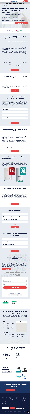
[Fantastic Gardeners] (23, 272)
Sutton (17, 336)
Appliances (17, 400)
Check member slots (21, 3)
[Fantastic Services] (7, 272)
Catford (14, 334)
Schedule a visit (19, 389)
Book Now (15, 69)
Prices (10, 398)
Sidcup (4, 336)
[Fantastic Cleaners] (12, 272)
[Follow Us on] (3, 401)
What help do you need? (7, 281)
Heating (17, 399)
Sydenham (5, 334)
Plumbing (17, 397)
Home (9, 397)
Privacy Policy (24, 397)
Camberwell (9, 334)
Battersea (21, 336)
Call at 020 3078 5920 (10, 389)
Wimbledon (13, 336)
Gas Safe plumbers (16, 85)
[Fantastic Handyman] (17, 272)
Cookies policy (24, 398)
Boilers (16, 398)
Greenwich (18, 334)
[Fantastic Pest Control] (17, 275)
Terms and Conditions (23, 400)
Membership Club (11, 399)
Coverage (10, 400)
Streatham (8, 336)
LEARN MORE (7, 269)
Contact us (23, 401)
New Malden (23, 334)
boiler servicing (8, 200)
